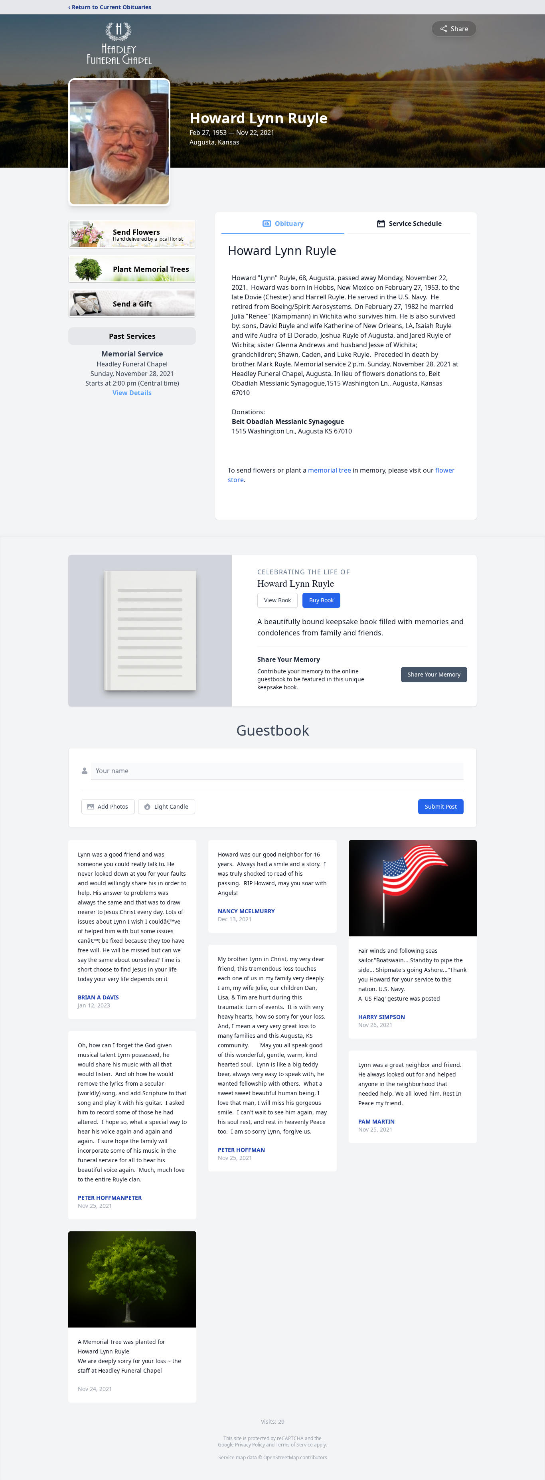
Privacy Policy (250, 1444)
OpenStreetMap (281, 1457)
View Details (132, 392)
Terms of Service (294, 1444)
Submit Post (441, 806)
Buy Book (321, 600)
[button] (132, 1279)
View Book (277, 600)
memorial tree (329, 470)
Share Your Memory (434, 674)
